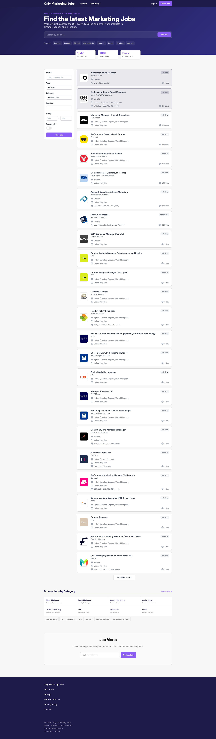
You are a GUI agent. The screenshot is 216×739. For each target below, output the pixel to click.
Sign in (154, 3)
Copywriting (70, 619)
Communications (51, 619)
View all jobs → (166, 591)
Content (101, 43)
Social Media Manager (121, 619)
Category (50, 93)
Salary (48, 113)
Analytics (89, 619)
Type (48, 83)
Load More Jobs (124, 577)
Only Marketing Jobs (59, 3)
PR (62, 619)
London (67, 43)
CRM (80, 619)
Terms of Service (52, 699)
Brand (110, 43)
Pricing (47, 694)
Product (120, 43)
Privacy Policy (50, 704)
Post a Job (165, 3)
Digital (77, 43)
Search (164, 34)
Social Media (88, 43)
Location (49, 103)
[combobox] (59, 108)
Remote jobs (51, 124)
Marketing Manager (103, 619)
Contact (47, 709)
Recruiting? (95, 3)
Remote (83, 3)
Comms (130, 43)
